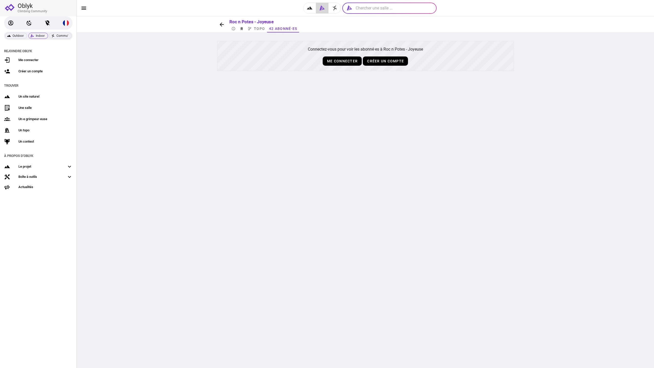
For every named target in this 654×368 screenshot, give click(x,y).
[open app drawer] (84, 8)
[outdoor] (309, 8)
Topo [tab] (259, 29)
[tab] (233, 28)
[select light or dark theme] (29, 23)
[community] (335, 8)
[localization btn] (47, 23)
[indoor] (322, 8)
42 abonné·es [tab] (283, 29)
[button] (10, 23)
